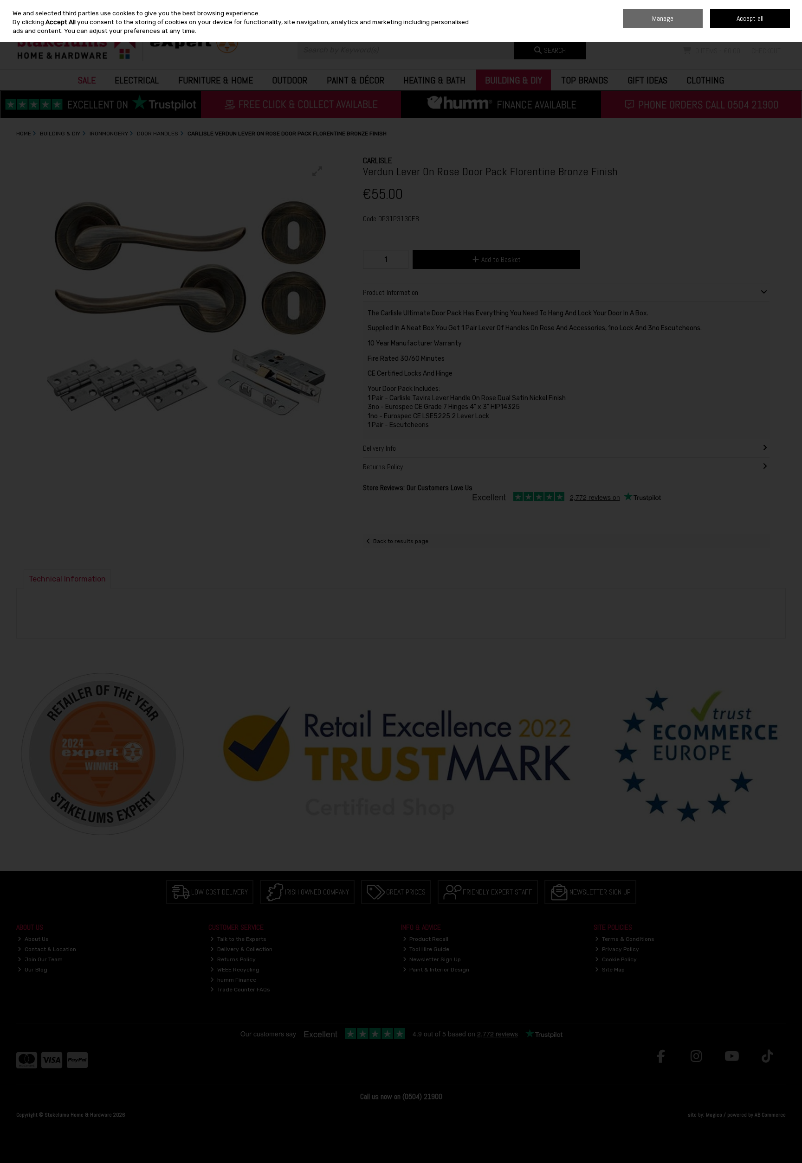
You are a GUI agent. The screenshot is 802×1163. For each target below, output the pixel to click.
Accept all (750, 18)
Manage (662, 18)
